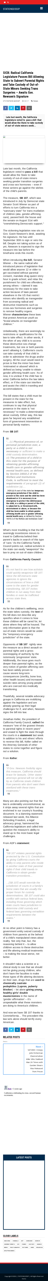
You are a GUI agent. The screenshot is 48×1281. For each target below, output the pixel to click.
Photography (15, 1247)
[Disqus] (24, 1115)
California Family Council (25, 559)
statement (26, 735)
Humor (39, 1244)
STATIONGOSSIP (11, 9)
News (35, 101)
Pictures (25, 1247)
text (37, 611)
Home (24, 1278)
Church (37, 1241)
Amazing (7, 1241)
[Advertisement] (24, 42)
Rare (32, 1247)
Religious (39, 1247)
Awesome (29, 1241)
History (31, 1244)
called (36, 722)
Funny (24, 1244)
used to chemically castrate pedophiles (23, 983)
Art (22, 1241)
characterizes (20, 314)
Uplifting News (9, 1250)
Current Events (9, 1244)
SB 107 (24, 198)
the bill (28, 260)
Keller (13, 758)
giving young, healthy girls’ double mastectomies (23, 992)
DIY (18, 1244)
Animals (15, 1241)
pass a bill (31, 171)
